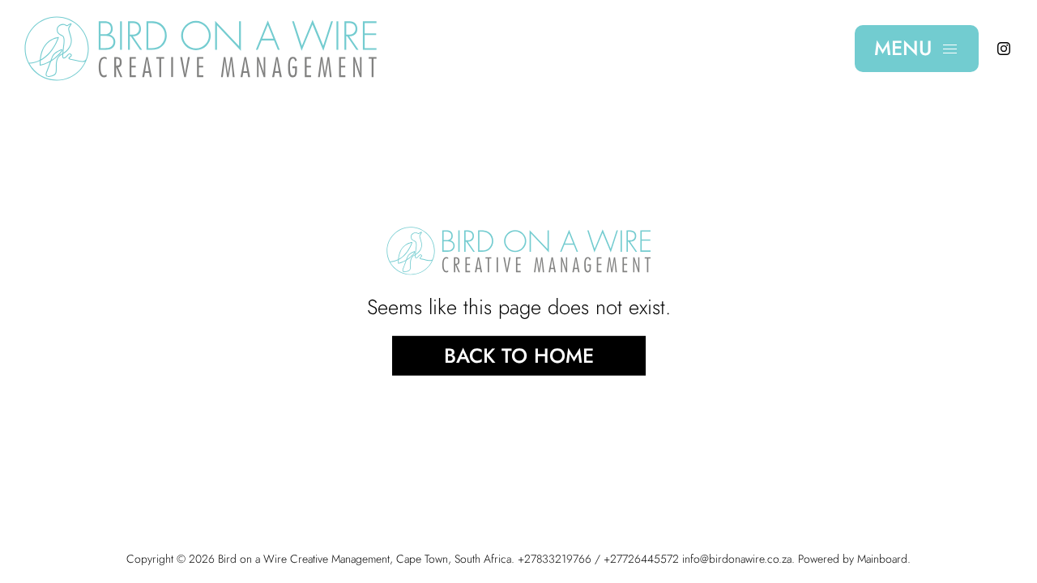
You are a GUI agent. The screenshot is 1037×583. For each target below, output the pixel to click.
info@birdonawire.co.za (737, 559)
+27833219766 (554, 559)
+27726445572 (641, 559)
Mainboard (882, 559)
